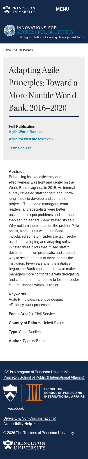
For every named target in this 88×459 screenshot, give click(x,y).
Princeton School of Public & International (42, 377)
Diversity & (28, 418)
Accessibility (17, 424)
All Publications (23, 50)
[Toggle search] (81, 9)
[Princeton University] (21, 9)
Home (7, 50)
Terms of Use (20, 148)
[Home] (44, 33)
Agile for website (29, 139)
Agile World (24, 132)
